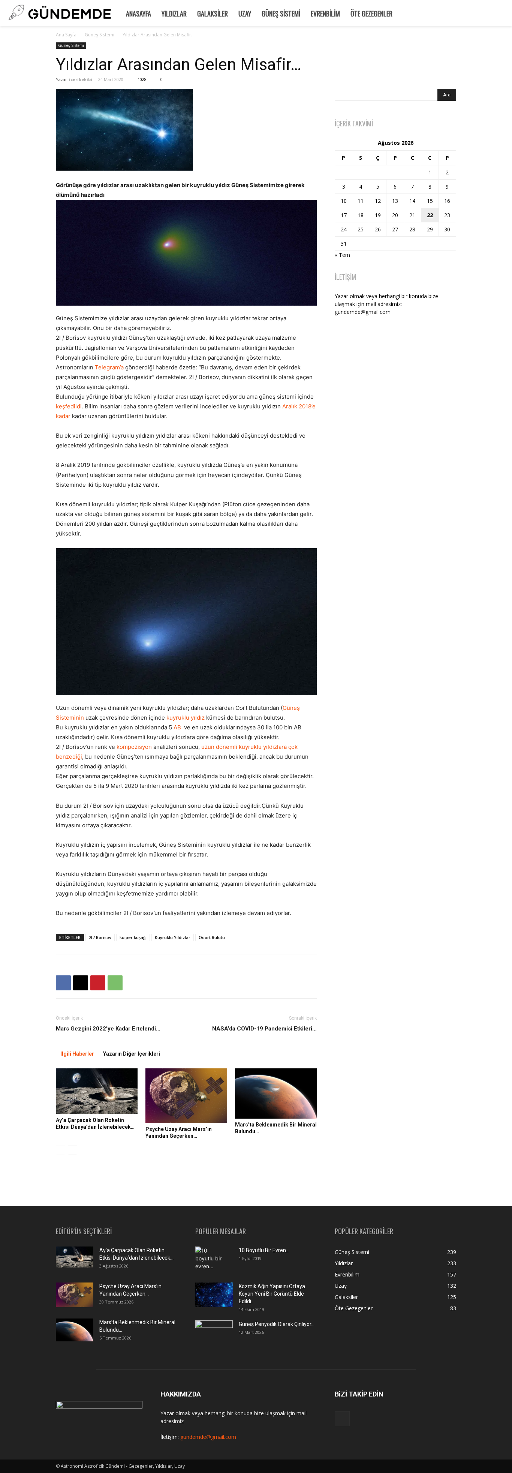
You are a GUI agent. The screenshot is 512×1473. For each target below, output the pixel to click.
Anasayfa (138, 13)
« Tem (342, 254)
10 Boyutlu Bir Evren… (264, 1250)
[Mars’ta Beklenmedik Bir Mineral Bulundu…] (276, 1093)
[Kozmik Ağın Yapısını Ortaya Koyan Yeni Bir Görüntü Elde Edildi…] (214, 1295)
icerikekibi (80, 79)
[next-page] (72, 1150)
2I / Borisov (100, 937)
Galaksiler (212, 13)
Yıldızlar (174, 13)
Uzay (244, 13)
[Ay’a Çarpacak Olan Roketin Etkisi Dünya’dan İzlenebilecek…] (97, 1091)
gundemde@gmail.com (208, 1436)
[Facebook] (63, 982)
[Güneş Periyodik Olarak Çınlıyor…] (214, 1333)
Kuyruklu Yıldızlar (172, 937)
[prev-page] (60, 1150)
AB (177, 727)
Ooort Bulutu (212, 937)
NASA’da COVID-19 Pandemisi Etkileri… (264, 1028)
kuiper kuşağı (133, 937)
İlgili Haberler (77, 1054)
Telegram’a (109, 367)
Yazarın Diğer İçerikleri (131, 1054)
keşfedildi (69, 406)
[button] (503, 12)
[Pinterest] (97, 982)
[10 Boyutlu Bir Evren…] (211, 1259)
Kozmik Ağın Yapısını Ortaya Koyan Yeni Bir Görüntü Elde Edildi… (272, 1293)
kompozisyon (134, 746)
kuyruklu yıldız (185, 717)
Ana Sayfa (66, 35)
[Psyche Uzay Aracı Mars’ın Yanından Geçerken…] (186, 1095)
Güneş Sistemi (281, 13)
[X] (80, 982)
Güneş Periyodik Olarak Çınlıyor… (276, 1324)
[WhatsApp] (115, 982)
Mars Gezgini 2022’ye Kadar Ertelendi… (108, 1028)
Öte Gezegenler (371, 13)
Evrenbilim (325, 13)
